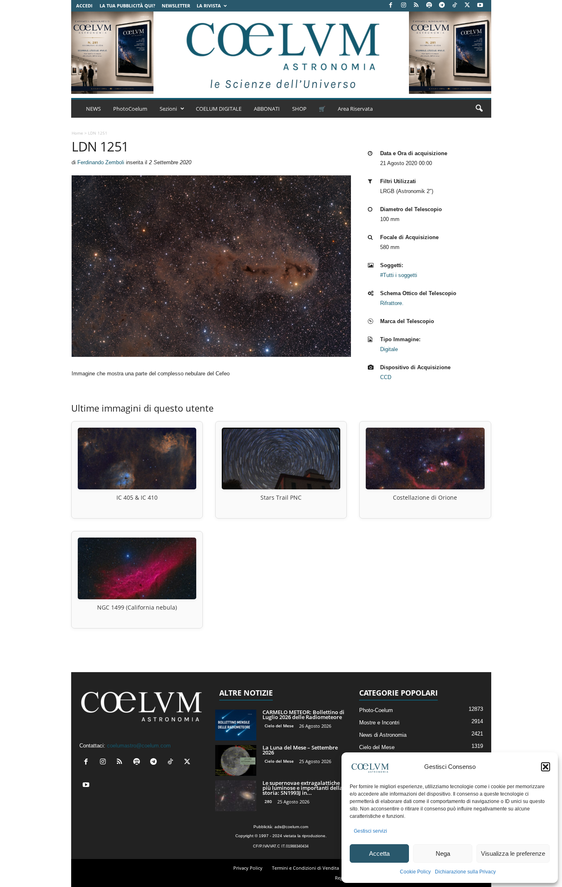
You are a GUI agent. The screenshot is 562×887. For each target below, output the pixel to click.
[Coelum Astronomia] (281, 53)
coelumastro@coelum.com (139, 746)
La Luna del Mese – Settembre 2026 (300, 750)
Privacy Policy (247, 868)
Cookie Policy (415, 872)
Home (77, 133)
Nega (443, 853)
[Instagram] (404, 5)
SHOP (299, 108)
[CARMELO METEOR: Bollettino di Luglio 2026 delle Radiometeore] (235, 725)
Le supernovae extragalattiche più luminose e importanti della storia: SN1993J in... (302, 787)
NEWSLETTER (176, 5)
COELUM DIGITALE (219, 108)
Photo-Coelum (376, 710)
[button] (545, 767)
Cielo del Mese (279, 726)
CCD (385, 377)
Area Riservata (355, 108)
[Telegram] (442, 5)
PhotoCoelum (130, 108)
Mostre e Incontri (379, 722)
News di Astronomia (382, 735)
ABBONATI (267, 108)
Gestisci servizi (370, 831)
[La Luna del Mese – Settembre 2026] (235, 760)
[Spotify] (429, 5)
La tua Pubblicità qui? (127, 5)
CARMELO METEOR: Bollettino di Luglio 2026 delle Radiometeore (303, 714)
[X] (467, 5)
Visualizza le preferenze (513, 853)
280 (268, 801)
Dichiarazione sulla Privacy (465, 872)
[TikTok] (455, 5)
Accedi (84, 5)
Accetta (379, 853)
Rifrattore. (392, 303)
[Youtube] (480, 5)
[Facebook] (391, 5)
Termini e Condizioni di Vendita (305, 868)
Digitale (389, 349)
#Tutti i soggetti (398, 275)
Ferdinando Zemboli (100, 162)
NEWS (93, 108)
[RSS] (416, 5)
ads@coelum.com (291, 826)
